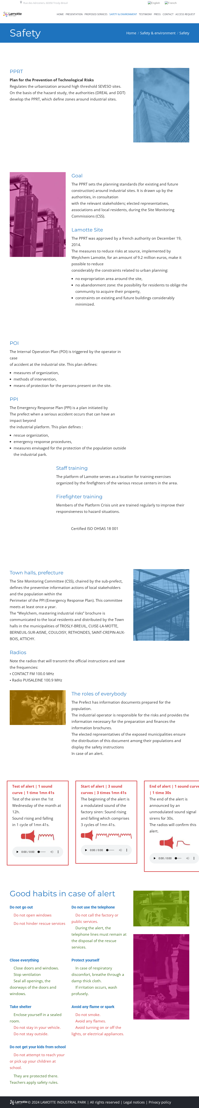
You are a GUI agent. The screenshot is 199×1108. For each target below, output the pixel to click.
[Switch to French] (171, 3)
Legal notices (134, 1102)
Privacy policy (160, 1102)
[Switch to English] (154, 3)
